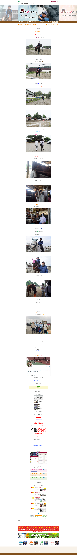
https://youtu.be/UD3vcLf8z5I (38, 419)
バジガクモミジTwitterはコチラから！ (38, 380)
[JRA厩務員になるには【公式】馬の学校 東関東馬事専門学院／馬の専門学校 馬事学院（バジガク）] (26, 3)
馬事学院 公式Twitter (38, 350)
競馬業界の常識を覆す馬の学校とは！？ (38, 445)
